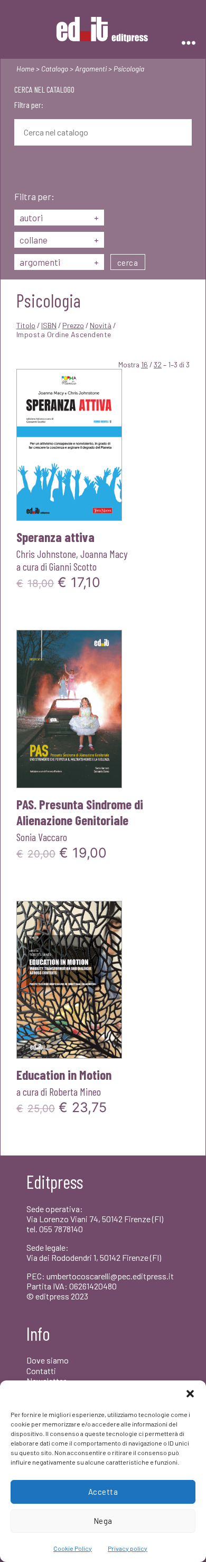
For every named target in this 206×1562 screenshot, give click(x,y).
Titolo (25, 325)
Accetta (103, 1491)
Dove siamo (47, 1360)
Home (25, 68)
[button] (190, 1393)
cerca (127, 262)
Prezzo (73, 325)
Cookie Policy (72, 1548)
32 (158, 364)
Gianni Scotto (73, 566)
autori (59, 217)
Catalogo (54, 68)
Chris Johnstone (46, 553)
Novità (100, 325)
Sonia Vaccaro (41, 836)
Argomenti (91, 68)
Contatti (41, 1371)
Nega (103, 1520)
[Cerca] (22, 169)
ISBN (49, 325)
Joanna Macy (103, 553)
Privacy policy (127, 1548)
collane (59, 239)
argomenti (59, 262)
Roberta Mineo (75, 1091)
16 (144, 364)
